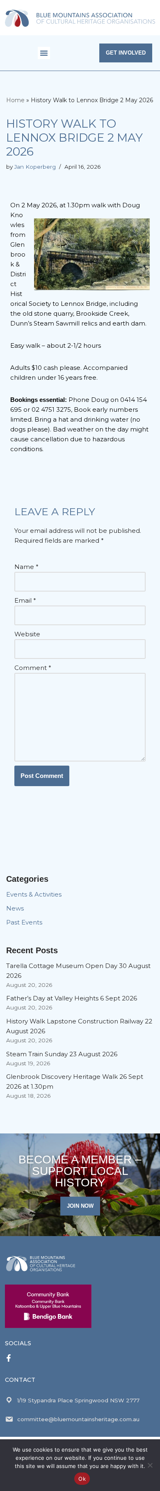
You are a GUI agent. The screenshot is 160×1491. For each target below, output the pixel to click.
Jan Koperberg (35, 166)
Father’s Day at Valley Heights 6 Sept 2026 (71, 998)
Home (15, 100)
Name (26, 567)
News (15, 908)
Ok (82, 1478)
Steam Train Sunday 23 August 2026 (61, 1054)
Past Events (24, 922)
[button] (44, 53)
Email (25, 600)
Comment (32, 668)
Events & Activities (34, 894)
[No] (150, 1465)
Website (27, 634)
